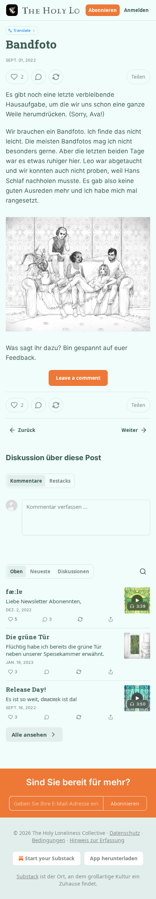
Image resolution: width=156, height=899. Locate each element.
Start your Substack (50, 858)
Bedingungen (48, 840)
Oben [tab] (16, 571)
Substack (27, 876)
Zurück (26, 430)
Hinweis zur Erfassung (97, 840)
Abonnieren (103, 10)
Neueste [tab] (40, 571)
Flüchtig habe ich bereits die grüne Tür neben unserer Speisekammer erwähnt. (55, 650)
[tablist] (40, 481)
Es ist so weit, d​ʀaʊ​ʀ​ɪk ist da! (41, 699)
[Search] (143, 571)
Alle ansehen (29, 734)
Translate (21, 30)
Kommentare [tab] (26, 481)
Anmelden (136, 10)
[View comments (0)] (38, 77)
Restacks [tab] (59, 481)
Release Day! (26, 689)
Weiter (130, 430)
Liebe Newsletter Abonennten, (43, 601)
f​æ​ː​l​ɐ (14, 591)
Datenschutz (125, 832)
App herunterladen (113, 858)
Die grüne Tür (27, 637)
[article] (78, 605)
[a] (137, 600)
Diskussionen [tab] (73, 571)
